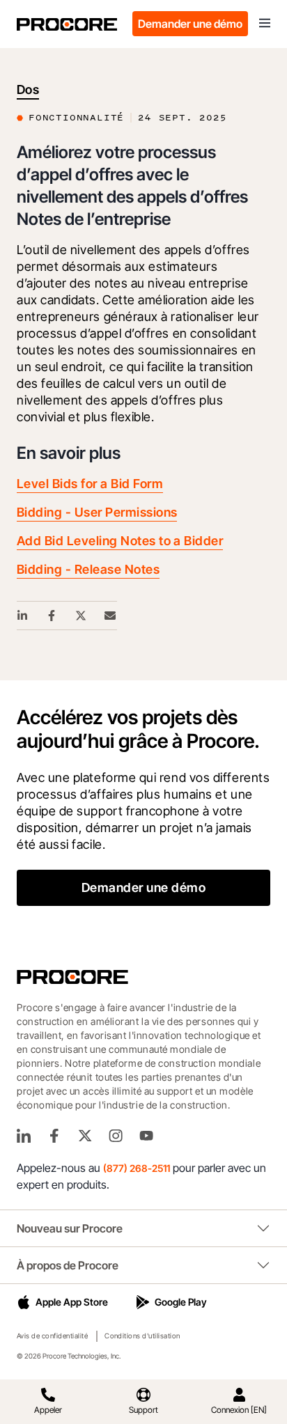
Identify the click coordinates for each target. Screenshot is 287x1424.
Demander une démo (190, 24)
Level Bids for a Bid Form (90, 483)
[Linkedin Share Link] (23, 615)
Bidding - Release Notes (88, 569)
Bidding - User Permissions (97, 512)
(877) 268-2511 (136, 1168)
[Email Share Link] (110, 615)
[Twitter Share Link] (81, 615)
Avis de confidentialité (52, 1335)
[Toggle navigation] (264, 23)
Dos (28, 89)
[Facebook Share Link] (52, 615)
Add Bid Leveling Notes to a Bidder (120, 540)
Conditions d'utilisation (142, 1335)
